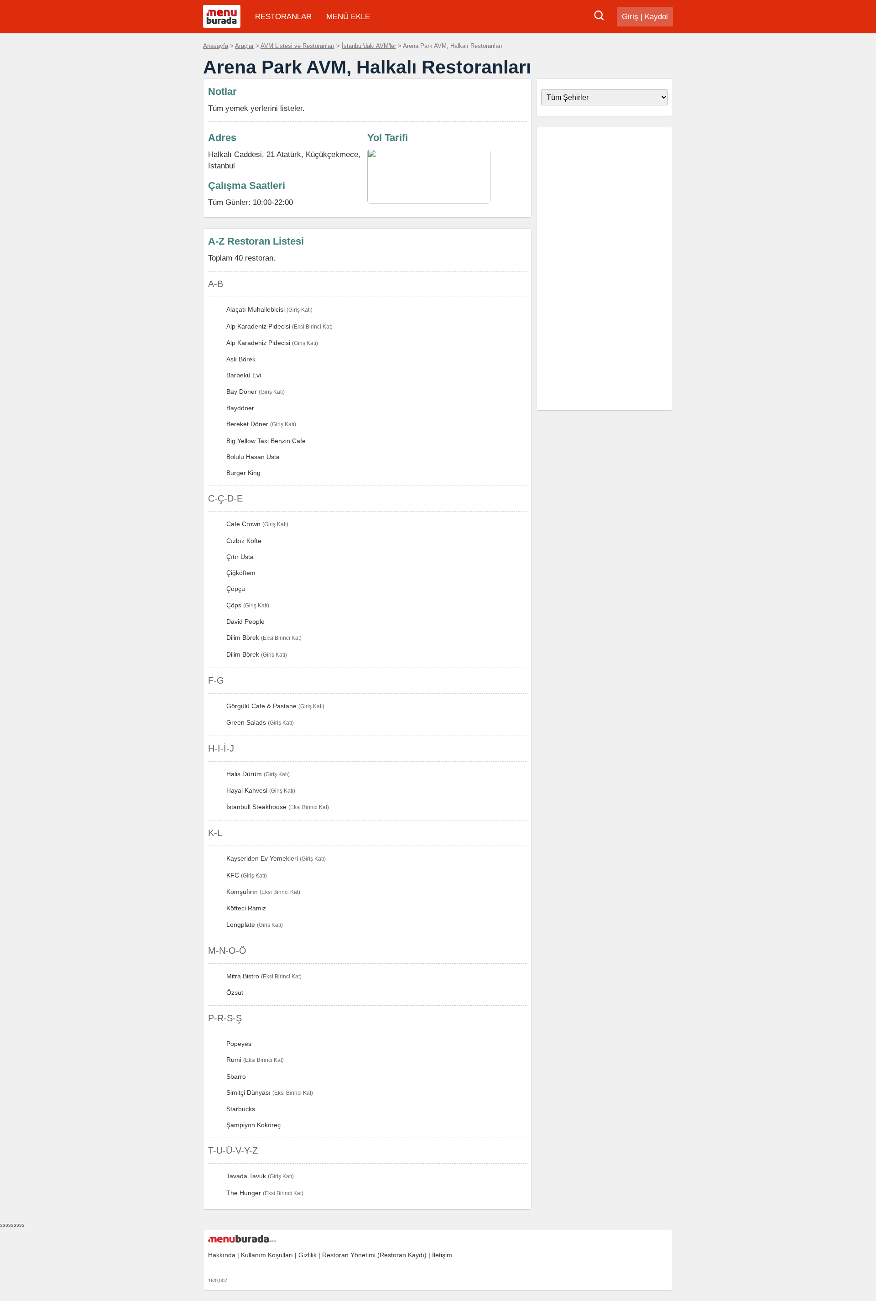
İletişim (442, 1255)
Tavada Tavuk (246, 1176)
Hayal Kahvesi (246, 790)
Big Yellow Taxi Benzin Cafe (266, 440)
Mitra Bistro (242, 976)
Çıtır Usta (240, 556)
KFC (232, 875)
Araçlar (244, 45)
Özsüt (234, 992)
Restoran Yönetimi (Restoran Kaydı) (374, 1255)
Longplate (240, 924)
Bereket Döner (247, 424)
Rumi (233, 1059)
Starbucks (240, 1109)
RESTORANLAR (283, 16)
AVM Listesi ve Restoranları (297, 45)
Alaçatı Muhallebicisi (255, 309)
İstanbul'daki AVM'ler (369, 45)
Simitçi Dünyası (248, 1092)
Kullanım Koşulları (267, 1255)
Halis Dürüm (244, 774)
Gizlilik (307, 1255)
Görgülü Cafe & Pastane (261, 706)
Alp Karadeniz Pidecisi (258, 326)
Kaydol (656, 16)
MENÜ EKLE (348, 16)
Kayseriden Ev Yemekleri (262, 858)
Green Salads (246, 722)
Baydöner (240, 408)
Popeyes (238, 1043)
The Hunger (243, 1193)
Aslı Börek (241, 359)
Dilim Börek (242, 637)
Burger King (243, 472)
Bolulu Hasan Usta (253, 456)
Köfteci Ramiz (246, 908)
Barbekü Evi (243, 375)
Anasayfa (215, 45)
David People (245, 621)
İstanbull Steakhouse (256, 806)
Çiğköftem (241, 572)
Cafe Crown (243, 524)
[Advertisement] (604, 269)
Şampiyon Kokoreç (253, 1125)
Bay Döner (241, 391)
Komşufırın (242, 891)
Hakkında (221, 1255)
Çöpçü (235, 588)
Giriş (630, 16)
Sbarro (236, 1076)
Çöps (233, 605)
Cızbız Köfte (243, 540)
